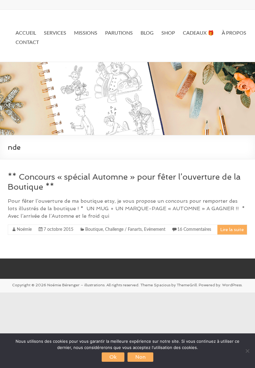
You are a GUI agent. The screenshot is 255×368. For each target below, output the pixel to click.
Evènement (154, 229)
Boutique (94, 229)
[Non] (247, 351)
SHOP (168, 33)
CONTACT (27, 42)
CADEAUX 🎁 (198, 33)
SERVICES (55, 33)
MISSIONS (85, 33)
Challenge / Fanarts (123, 229)
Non (140, 357)
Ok (113, 357)
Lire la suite (232, 229)
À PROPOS (234, 33)
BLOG (147, 33)
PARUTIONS (119, 33)
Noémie (24, 229)
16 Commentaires (194, 229)
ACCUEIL (26, 33)
